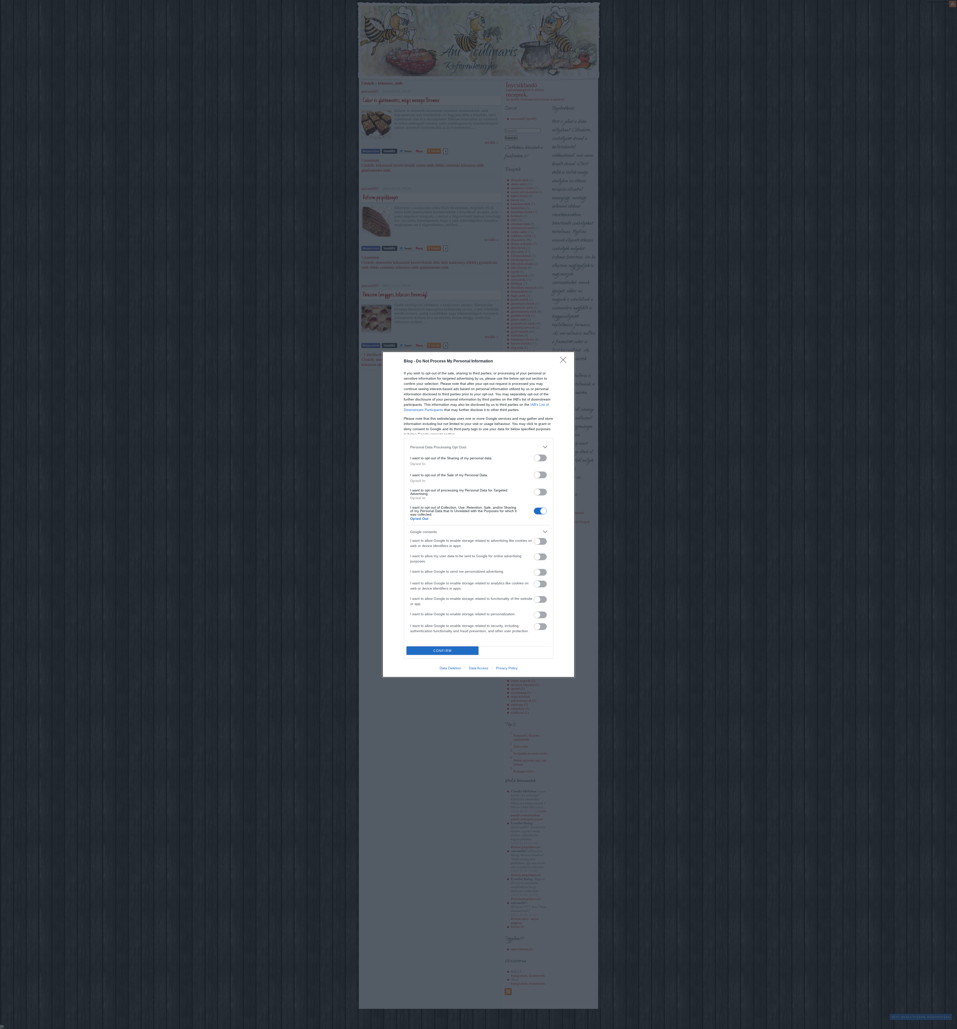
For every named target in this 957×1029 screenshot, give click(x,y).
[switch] (540, 458)
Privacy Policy (507, 668)
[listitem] (478, 447)
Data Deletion (450, 668)
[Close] (564, 361)
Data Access (478, 668)
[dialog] (478, 514)
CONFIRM (442, 651)
